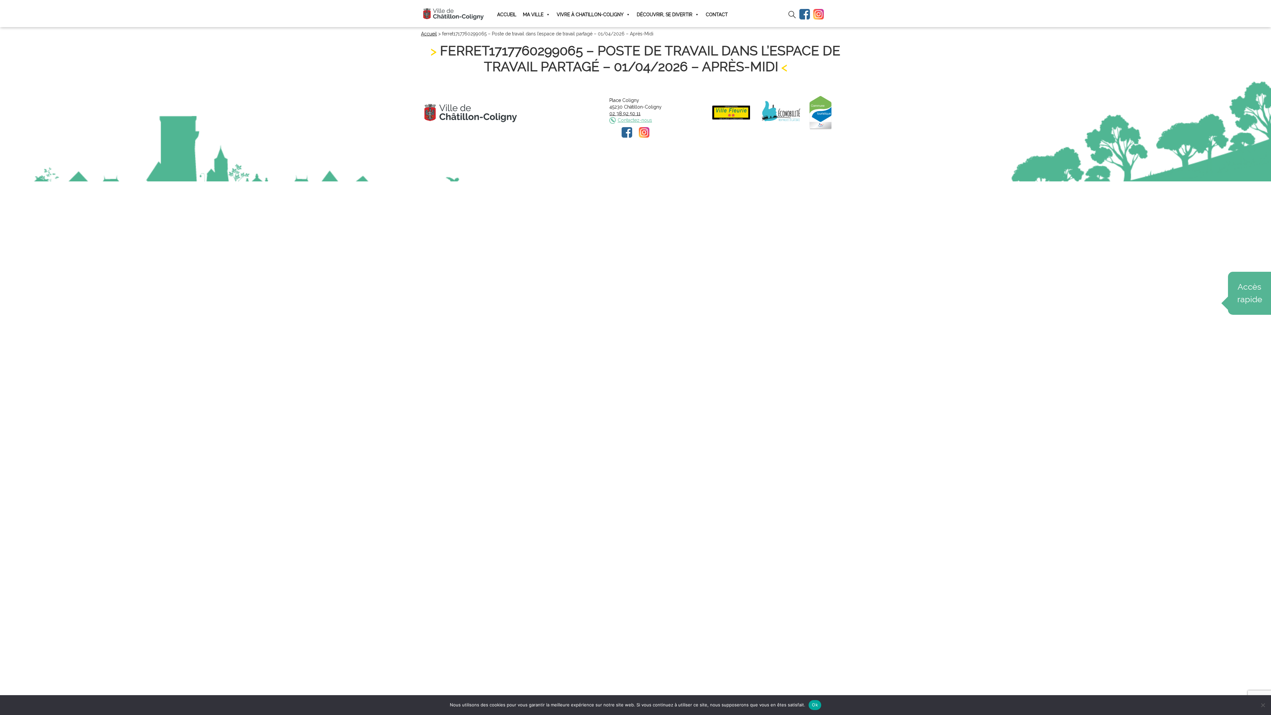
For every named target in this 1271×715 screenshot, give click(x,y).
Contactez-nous (635, 120)
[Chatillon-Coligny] (453, 14)
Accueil (506, 14)
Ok (815, 704)
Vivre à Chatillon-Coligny (590, 14)
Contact (717, 14)
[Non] (1262, 705)
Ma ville (533, 14)
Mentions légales (591, 160)
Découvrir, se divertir (664, 14)
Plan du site (686, 160)
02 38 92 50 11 (624, 113)
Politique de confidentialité (641, 160)
